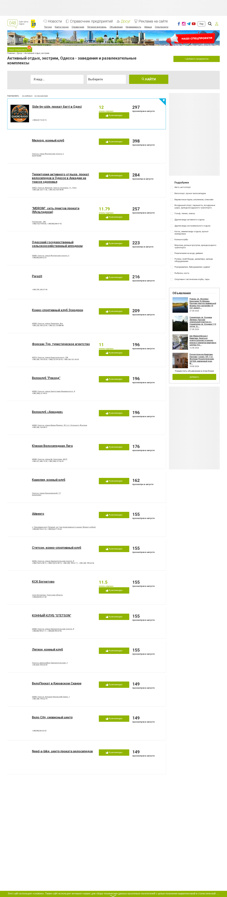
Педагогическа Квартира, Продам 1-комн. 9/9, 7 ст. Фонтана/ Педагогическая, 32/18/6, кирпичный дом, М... (201, 359)
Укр (201, 23)
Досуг (126, 21)
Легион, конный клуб (47, 649)
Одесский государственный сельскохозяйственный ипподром (57, 244)
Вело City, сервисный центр (52, 717)
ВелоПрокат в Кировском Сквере (56, 683)
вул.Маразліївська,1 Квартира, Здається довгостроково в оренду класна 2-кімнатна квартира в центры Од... (202, 340)
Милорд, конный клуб (48, 140)
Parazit (37, 276)
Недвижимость (133, 27)
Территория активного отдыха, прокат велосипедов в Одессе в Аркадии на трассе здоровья (60, 178)
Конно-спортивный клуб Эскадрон (57, 310)
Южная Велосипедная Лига (52, 446)
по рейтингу (27, 96)
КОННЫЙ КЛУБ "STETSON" (51, 615)
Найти (150, 79)
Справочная (78, 27)
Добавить (194, 377)
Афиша (148, 27)
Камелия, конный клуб (48, 480)
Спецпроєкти (161, 27)
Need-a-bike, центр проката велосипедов (62, 751)
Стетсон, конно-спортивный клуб (56, 547)
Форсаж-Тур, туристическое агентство (61, 344)
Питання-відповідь (97, 27)
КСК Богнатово (43, 581)
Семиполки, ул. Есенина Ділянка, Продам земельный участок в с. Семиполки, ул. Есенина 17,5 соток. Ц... (202, 321)
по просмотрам (41, 96)
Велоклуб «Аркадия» (47, 412)
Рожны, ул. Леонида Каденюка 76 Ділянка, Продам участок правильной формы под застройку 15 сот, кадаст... (202, 303)
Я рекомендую (115, 115)
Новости (55, 21)
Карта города (62, 27)
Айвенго (38, 514)
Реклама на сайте (153, 21)
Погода (48, 27)
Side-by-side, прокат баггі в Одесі (57, 106)
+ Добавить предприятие (196, 59)
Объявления (116, 27)
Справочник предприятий (91, 21)
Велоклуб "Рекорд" (46, 378)
